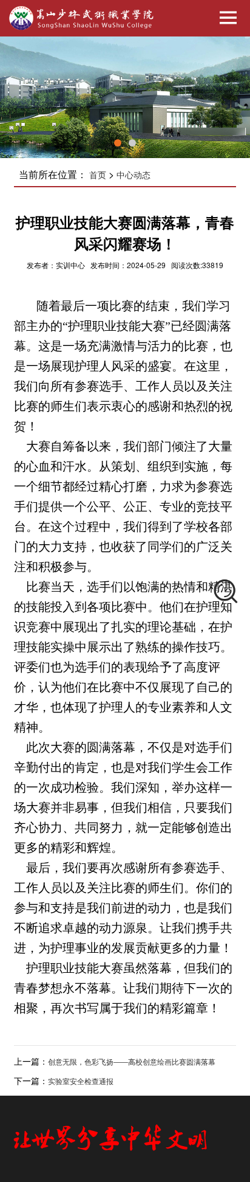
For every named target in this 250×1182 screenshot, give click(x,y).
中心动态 (133, 175)
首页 (97, 175)
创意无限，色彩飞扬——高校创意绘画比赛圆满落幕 (131, 1062)
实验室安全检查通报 (80, 1081)
